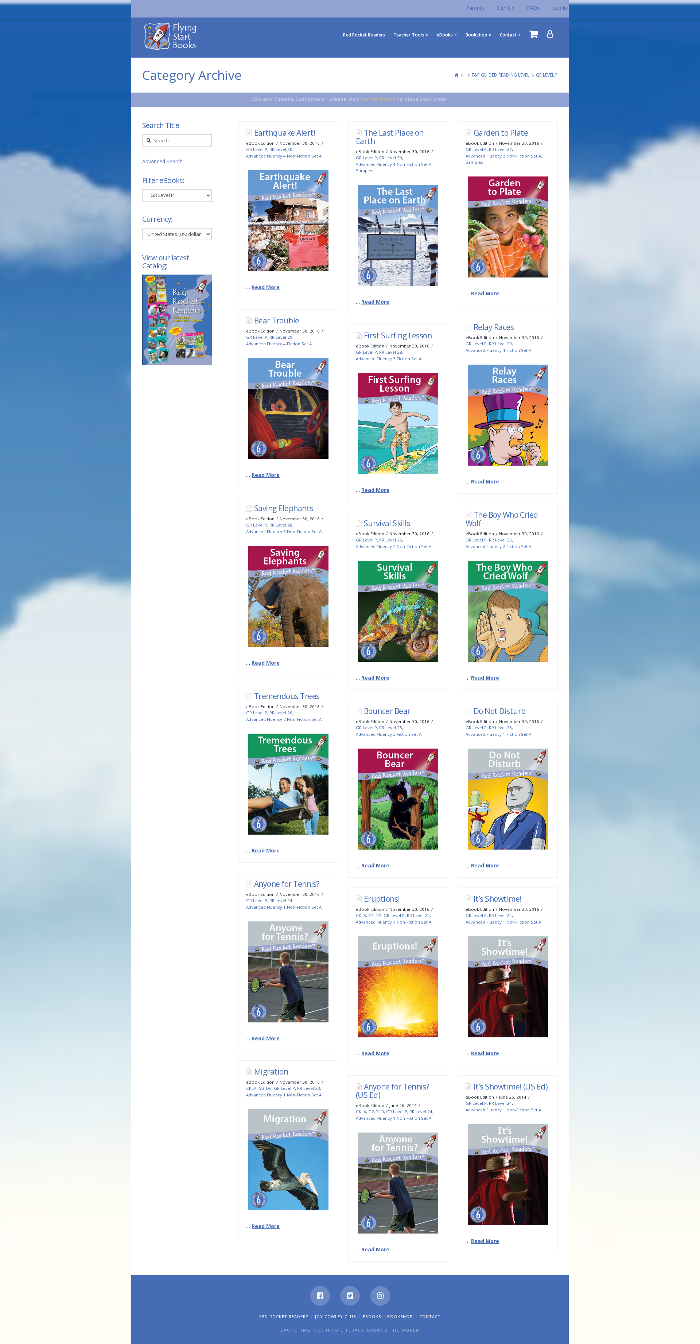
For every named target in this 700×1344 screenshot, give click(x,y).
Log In (559, 7)
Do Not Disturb (500, 711)
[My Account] (550, 34)
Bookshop (400, 1316)
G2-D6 (265, 1088)
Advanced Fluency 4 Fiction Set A (279, 343)
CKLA (361, 915)
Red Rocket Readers (283, 1316)
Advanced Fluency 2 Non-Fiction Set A (393, 546)
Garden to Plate (501, 133)
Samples (364, 170)
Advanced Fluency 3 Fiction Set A (388, 358)
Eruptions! (382, 899)
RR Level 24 (280, 900)
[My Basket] (533, 34)
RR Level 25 (500, 540)
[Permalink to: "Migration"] (288, 1159)
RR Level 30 (280, 149)
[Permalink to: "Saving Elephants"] (288, 596)
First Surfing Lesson (398, 335)
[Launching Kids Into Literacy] (172, 36)
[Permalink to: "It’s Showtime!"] (508, 986)
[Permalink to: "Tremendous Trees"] (288, 784)
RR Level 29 (280, 337)
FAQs (533, 7)
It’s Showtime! (498, 899)
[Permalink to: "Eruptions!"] (398, 986)
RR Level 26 (390, 540)
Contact (430, 1316)
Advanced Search (162, 161)
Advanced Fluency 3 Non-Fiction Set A (503, 156)
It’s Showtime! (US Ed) (511, 1086)
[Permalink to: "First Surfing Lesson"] (398, 423)
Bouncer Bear (387, 711)
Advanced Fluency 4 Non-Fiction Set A (284, 156)
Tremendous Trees (287, 696)
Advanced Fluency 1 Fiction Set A (498, 734)
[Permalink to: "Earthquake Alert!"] (288, 220)
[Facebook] (320, 1296)
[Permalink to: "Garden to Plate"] (508, 226)
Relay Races (494, 327)
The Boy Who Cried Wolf (502, 519)
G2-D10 (376, 1111)
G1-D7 (374, 915)
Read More (266, 287)
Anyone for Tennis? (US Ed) (392, 1090)
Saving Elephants (283, 508)
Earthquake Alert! (284, 133)
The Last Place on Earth (390, 137)
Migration (271, 1072)
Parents (475, 7)
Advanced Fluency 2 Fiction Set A (498, 546)
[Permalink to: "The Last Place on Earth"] (398, 235)
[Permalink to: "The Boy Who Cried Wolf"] (508, 611)
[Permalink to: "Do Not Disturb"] (508, 799)
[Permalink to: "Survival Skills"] (398, 611)
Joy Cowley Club (335, 1316)
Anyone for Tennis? (287, 884)
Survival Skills (387, 523)
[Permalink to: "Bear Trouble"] (288, 408)
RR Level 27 (500, 149)
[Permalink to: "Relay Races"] (508, 415)
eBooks (372, 1316)
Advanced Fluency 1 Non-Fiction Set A (284, 907)
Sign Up (505, 7)
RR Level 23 (500, 727)
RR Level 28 (390, 352)
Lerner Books (378, 99)
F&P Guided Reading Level (500, 75)
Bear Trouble (276, 320)
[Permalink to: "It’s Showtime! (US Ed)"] (508, 1174)
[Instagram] (380, 1296)
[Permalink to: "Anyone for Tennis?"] (288, 971)
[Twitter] (350, 1296)
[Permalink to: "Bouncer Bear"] (398, 799)
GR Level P (547, 75)
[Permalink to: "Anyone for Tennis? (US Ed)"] (398, 1183)
